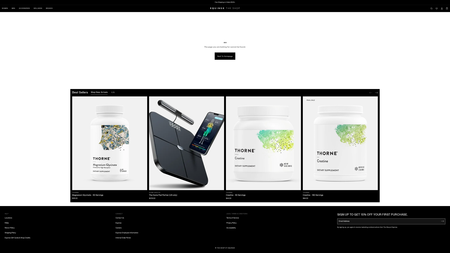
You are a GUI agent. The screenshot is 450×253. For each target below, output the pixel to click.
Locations (8, 218)
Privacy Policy (231, 223)
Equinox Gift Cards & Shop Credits (17, 238)
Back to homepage (225, 56)
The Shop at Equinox (226, 248)
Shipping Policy (10, 233)
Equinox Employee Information (127, 233)
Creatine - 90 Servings (236, 195)
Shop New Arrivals (99, 92)
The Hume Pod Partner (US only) (163, 195)
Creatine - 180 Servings (313, 195)
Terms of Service (232, 218)
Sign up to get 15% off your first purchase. (372, 215)
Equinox (119, 223)
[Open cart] (447, 8)
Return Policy (10, 228)
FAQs (7, 223)
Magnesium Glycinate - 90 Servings (87, 195)
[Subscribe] (442, 221)
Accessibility (231, 228)
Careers (119, 228)
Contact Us (120, 218)
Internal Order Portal (123, 238)
